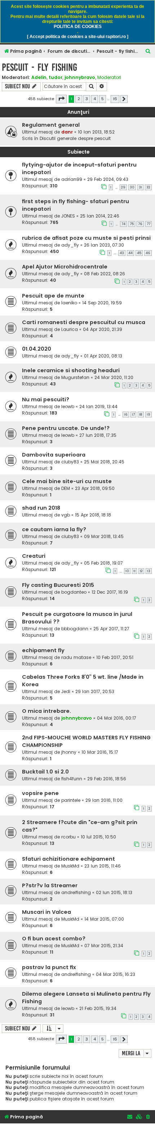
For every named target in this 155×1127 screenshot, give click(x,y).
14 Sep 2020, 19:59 (102, 303)
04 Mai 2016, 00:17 (116, 718)
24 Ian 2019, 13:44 (98, 406)
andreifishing (76, 892)
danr (67, 132)
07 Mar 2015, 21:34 (103, 946)
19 (148, 414)
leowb (67, 406)
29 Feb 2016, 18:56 (106, 779)
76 (140, 224)
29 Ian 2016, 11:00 (104, 800)
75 (132, 224)
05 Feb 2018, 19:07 (103, 563)
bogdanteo (74, 592)
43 (122, 253)
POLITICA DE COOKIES (78, 26)
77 (148, 224)
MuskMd (70, 866)
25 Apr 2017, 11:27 (111, 629)
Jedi (65, 691)
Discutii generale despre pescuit (75, 138)
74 (123, 224)
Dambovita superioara (53, 454)
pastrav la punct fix (49, 967)
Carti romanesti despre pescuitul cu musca (83, 322)
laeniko (69, 303)
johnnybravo (80, 77)
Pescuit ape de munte (53, 295)
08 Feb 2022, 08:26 (104, 274)
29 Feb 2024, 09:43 (107, 179)
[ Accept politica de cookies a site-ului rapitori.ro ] (77, 36)
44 (130, 253)
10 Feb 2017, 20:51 (114, 657)
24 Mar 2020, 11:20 (113, 377)
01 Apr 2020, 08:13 (103, 356)
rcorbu (68, 837)
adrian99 (71, 179)
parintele (70, 800)
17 (133, 414)
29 (123, 187)
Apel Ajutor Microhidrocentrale (64, 266)
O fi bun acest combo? (53, 938)
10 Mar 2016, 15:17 (99, 752)
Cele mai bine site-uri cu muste (67, 481)
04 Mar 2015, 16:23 (115, 974)
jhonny (68, 752)
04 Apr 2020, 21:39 (102, 329)
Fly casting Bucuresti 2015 (58, 585)
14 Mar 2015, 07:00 (104, 919)
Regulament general (51, 124)
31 (140, 187)
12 (141, 571)
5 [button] (102, 99)
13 (148, 571)
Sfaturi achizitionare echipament (68, 858)
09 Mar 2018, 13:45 (104, 536)
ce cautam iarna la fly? (54, 529)
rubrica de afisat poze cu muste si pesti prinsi (86, 238)
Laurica (69, 329)
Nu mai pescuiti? (45, 399)
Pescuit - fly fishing (39, 67)
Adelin (38, 77)
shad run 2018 (41, 507)
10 (127, 571)
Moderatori (109, 77)
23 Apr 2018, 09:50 (95, 488)
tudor (55, 77)
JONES (68, 216)
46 (148, 253)
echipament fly (43, 650)
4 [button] (94, 99)
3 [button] (86, 99)
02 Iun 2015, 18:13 (114, 892)
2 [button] (79, 99)
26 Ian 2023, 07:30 (104, 245)
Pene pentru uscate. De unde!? (66, 428)
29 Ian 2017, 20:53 (94, 691)
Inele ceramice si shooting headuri (71, 370)
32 (148, 187)
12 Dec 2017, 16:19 (110, 592)
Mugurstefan (75, 377)
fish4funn (71, 779)
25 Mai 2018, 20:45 (104, 462)
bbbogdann (74, 629)
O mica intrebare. (46, 711)
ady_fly (70, 245)
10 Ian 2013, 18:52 (96, 132)
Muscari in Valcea (46, 912)
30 (132, 187)
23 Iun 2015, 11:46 (102, 866)
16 (126, 414)
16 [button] (115, 99)
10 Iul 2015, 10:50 (98, 837)
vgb (65, 515)
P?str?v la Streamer (50, 885)
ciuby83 (70, 462)
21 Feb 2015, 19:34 (97, 1008)
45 (139, 253)
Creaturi (33, 556)
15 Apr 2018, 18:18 (93, 515)
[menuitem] (148, 51)
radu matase (76, 657)
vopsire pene (40, 793)
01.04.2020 (36, 348)
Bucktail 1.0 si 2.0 (45, 771)
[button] (61, 99)
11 (134, 571)
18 (140, 414)
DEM (65, 488)
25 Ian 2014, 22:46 (99, 216)
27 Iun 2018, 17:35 (97, 435)
